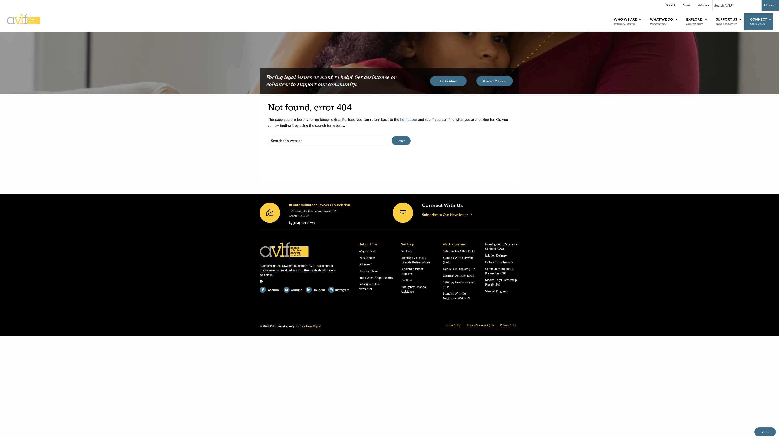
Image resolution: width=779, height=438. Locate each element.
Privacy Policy (508, 325)
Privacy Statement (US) (480, 325)
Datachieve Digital (310, 326)
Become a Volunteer (494, 81)
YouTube (296, 289)
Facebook (273, 289)
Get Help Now (448, 81)
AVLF (273, 326)
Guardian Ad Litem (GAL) (458, 276)
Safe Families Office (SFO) (459, 251)
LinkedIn (319, 289)
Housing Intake (368, 271)
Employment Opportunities (376, 278)
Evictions (406, 280)
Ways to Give (367, 251)
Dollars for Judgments (499, 262)
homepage (408, 119)
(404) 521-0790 (303, 223)
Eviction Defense (496, 255)
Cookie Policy (452, 325)
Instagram (342, 289)
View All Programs (496, 291)
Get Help (406, 251)
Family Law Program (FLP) (459, 269)
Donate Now (367, 258)
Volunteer (365, 264)
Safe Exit (765, 432)
